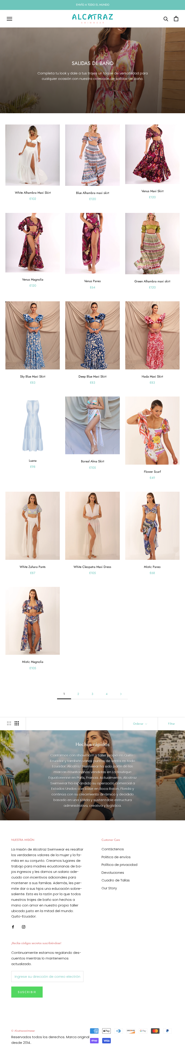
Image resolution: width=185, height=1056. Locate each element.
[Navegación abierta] (9, 19)
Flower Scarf (152, 471)
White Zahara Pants (33, 567)
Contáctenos (113, 849)
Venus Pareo (92, 281)
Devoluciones (113, 872)
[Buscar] (166, 18)
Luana (33, 460)
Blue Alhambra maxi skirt (92, 193)
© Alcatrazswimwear (23, 1031)
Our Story (109, 888)
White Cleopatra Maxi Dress (92, 567)
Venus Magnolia (32, 279)
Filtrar (171, 724)
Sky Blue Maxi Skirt (32, 376)
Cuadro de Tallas (116, 880)
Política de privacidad (119, 864)
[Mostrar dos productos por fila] (9, 723)
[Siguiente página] (121, 694)
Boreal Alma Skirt (92, 461)
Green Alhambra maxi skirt (152, 281)
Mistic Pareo (152, 567)
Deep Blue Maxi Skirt (92, 376)
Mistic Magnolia (32, 661)
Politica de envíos (116, 857)
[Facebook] (13, 926)
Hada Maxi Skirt (152, 376)
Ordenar (138, 724)
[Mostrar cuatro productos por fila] (17, 723)
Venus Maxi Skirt (152, 191)
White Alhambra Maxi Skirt (33, 192)
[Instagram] (23, 926)
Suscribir (27, 992)
